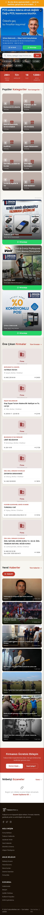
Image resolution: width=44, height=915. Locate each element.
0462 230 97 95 (8, 43)
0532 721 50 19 (19, 43)
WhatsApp (33, 47)
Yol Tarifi (13, 47)
